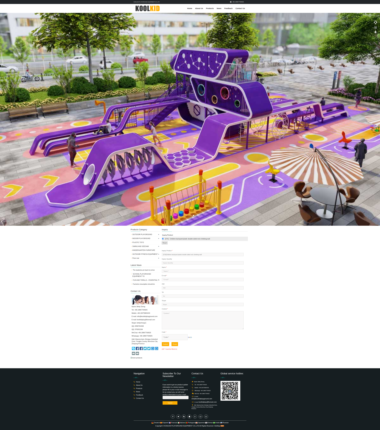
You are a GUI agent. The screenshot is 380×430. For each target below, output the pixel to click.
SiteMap (217, 325)
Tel (163, 191)
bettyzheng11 (141, 222)
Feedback (228, 8)
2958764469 (139, 225)
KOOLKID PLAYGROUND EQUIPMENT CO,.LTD (181, 325)
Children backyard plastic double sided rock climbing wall (190, 138)
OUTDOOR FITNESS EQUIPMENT (145, 153)
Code (164, 231)
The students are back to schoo (143, 169)
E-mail (164, 174)
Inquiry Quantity (167, 158)
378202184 (139, 228)
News (219, 8)
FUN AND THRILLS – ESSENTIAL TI (145, 179)
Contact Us (240, 8)
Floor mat (135, 157)
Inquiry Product (167, 149)
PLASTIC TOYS (138, 141)
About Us (199, 8)
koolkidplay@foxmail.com (146, 219)
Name (164, 166)
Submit (165, 243)
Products (210, 8)
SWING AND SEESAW (140, 145)
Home (189, 8)
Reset (175, 243)
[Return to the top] (375, 32)
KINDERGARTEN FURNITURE (143, 149)
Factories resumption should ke (143, 183)
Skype (164, 199)
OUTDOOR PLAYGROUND (142, 133)
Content (165, 208)
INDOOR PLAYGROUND (141, 137)
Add (163, 183)
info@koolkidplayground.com (147, 215)
